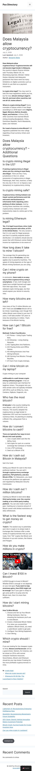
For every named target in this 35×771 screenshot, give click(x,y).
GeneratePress (17, 768)
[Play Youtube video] (17, 561)
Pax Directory (10, 4)
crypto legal (9, 671)
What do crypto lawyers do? (15, 673)
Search (5, 689)
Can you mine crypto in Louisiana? (15, 730)
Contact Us (8, 741)
